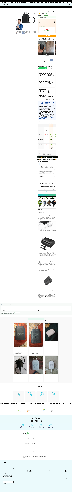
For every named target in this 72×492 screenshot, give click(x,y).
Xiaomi (65, 470)
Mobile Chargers (28, 7)
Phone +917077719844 (6, 478)
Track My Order (40, 7)
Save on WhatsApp (43, 68)
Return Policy (48, 469)
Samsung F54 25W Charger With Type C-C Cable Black (21, 9)
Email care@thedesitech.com (7, 477)
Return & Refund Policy (30, 472)
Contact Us (44, 7)
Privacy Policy (29, 470)
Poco (65, 477)
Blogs (47, 7)
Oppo (65, 475)
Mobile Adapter (36, 7)
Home (24, 7)
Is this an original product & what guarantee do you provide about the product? (34, 436)
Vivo (65, 472)
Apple (65, 469)
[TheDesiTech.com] (5, 5)
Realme (66, 476)
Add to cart (47, 35)
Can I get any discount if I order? (27, 449)
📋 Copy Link (51, 68)
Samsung (66, 471)
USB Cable (32, 7)
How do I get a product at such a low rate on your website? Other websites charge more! (34, 457)
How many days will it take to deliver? (28, 438)
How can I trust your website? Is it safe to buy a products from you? (32, 451)
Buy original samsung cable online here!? (45, 296)
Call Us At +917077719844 (36, 420)
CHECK (51, 59)
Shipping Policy (29, 471)
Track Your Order (49, 470)
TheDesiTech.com (7, 489)
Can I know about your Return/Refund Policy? (29, 443)
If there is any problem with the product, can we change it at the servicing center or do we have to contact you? (35, 446)
